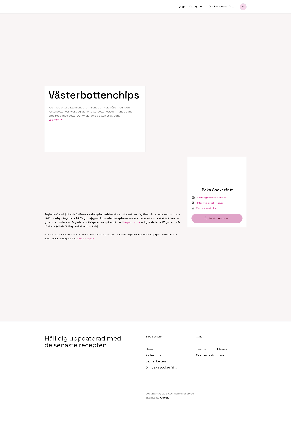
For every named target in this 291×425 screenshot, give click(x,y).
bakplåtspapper (132, 222)
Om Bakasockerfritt (221, 6)
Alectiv (164, 397)
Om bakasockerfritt (161, 367)
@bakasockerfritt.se (206, 208)
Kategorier (196, 6)
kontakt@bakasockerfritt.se (211, 197)
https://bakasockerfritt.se (210, 203)
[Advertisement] (145, 40)
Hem (149, 349)
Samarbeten (156, 361)
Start (182, 6)
